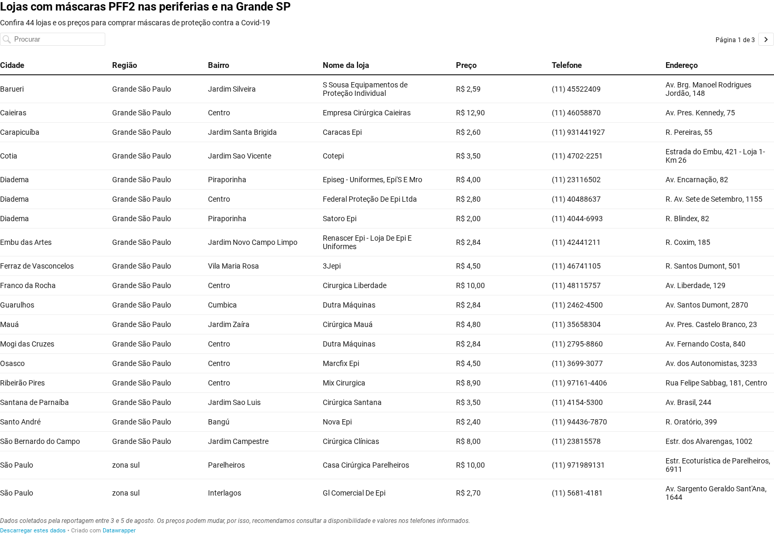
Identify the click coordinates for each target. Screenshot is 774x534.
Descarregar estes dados (33, 530)
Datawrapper (119, 530)
